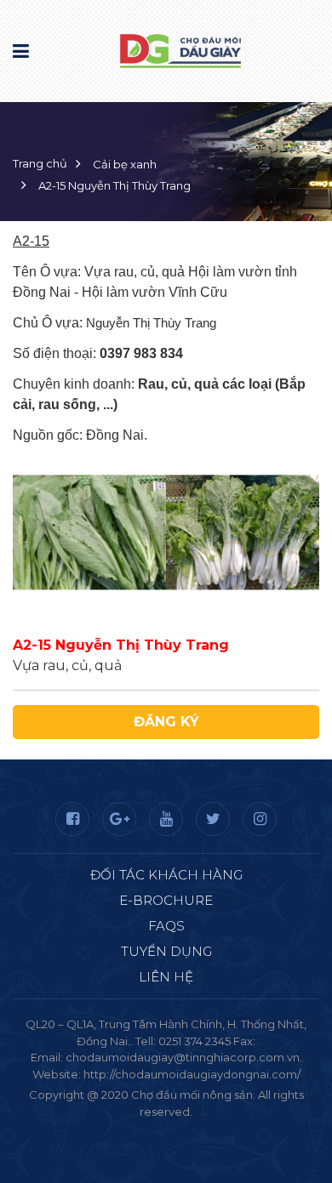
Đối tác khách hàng (166, 875)
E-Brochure (166, 900)
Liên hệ (166, 977)
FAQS (166, 926)
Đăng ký (166, 722)
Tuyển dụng (166, 951)
